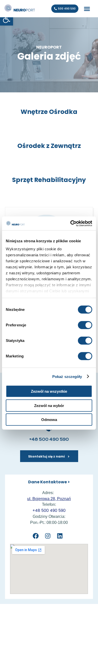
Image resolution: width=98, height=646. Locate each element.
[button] (87, 9)
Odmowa (49, 419)
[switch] (85, 325)
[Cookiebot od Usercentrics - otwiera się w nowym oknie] (70, 223)
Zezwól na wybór (49, 405)
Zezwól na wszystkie (49, 391)
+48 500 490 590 (49, 440)
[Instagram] (47, 536)
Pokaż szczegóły (67, 376)
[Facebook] (35, 536)
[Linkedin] (60, 536)
